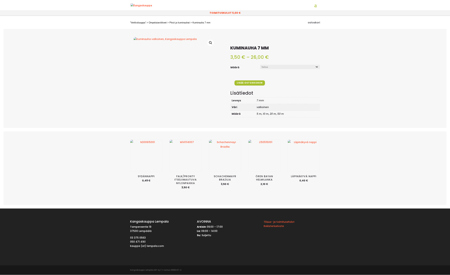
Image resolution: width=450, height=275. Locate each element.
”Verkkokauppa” (138, 22)
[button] (210, 43)
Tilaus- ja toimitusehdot (279, 222)
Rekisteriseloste (274, 226)
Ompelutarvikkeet (158, 22)
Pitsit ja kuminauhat (179, 22)
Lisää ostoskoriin (250, 82)
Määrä (234, 67)
